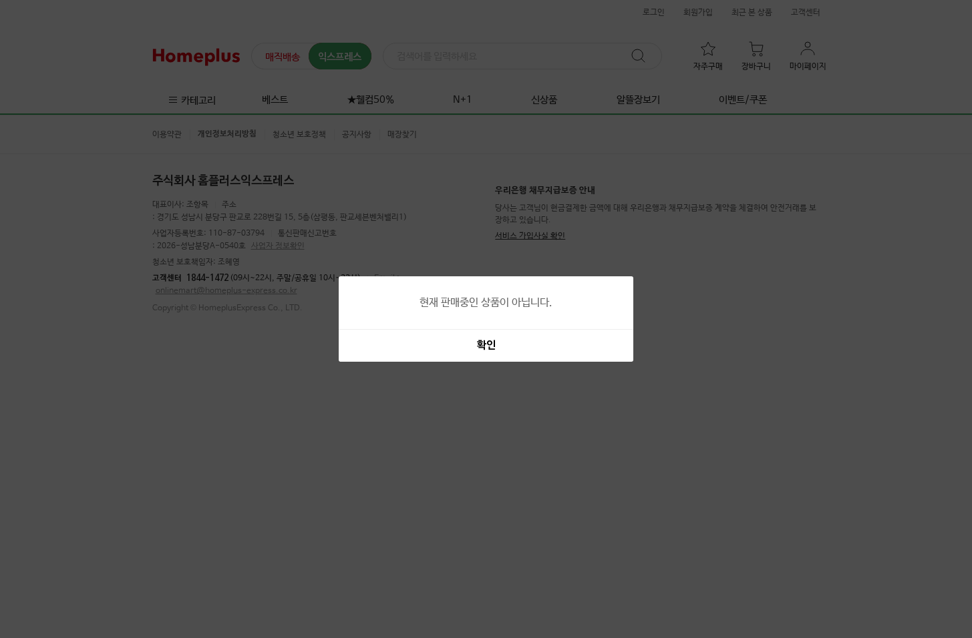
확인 (486, 346)
